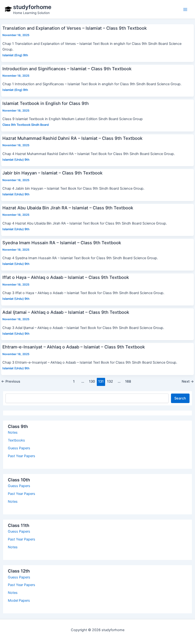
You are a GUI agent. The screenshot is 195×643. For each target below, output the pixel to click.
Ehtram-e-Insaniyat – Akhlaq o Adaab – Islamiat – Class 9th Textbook (73, 346)
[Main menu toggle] (185, 9)
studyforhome (32, 7)
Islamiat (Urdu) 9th (15, 159)
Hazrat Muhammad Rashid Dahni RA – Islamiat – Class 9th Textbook (72, 138)
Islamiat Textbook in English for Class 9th (45, 103)
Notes (13, 432)
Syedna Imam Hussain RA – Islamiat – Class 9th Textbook (61, 242)
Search (180, 398)
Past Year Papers (21, 456)
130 (92, 381)
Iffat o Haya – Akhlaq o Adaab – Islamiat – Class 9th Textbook (65, 277)
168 (128, 381)
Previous (10, 381)
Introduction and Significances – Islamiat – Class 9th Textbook (67, 68)
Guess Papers (19, 448)
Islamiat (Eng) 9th (15, 55)
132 (110, 381)
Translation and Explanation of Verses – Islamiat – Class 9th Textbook (74, 28)
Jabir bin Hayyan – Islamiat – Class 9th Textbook (52, 172)
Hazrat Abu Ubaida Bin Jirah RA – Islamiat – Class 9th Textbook (67, 207)
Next (188, 381)
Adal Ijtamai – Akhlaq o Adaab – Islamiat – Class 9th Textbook (65, 312)
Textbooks (16, 440)
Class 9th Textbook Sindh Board (25, 125)
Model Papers (19, 600)
